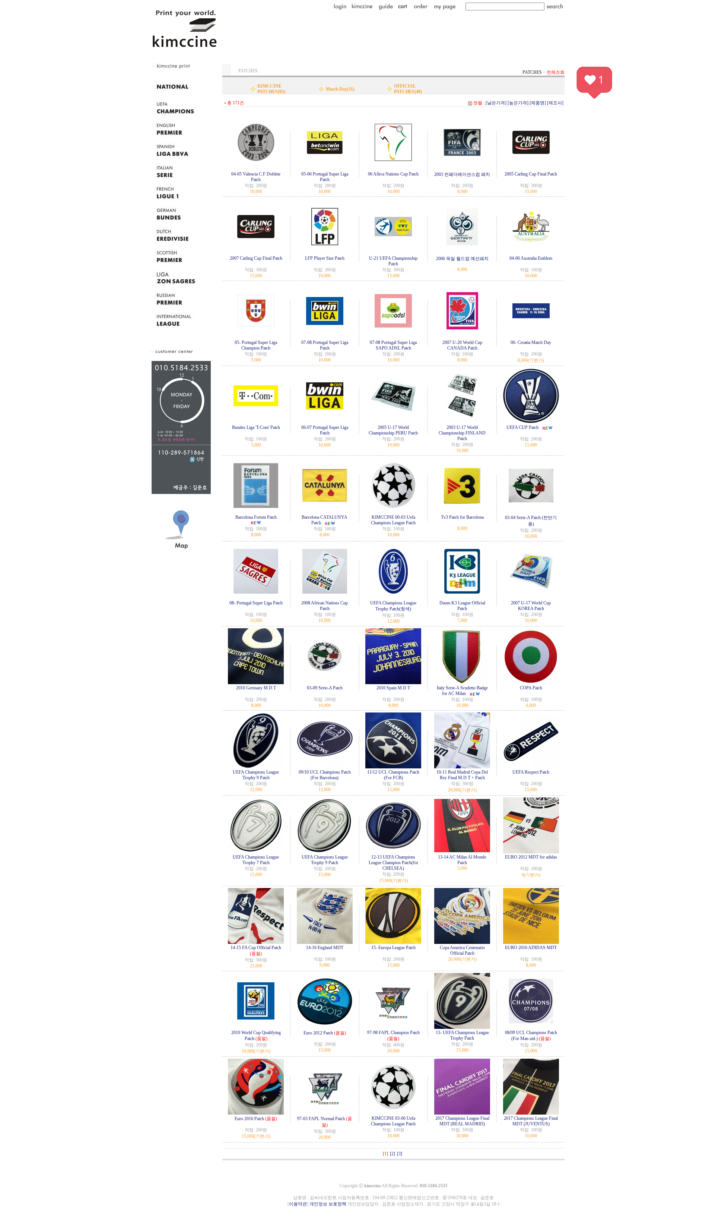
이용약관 (298, 1204)
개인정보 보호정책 (327, 1204)
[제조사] (555, 102)
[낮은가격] (496, 102)
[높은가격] (518, 102)
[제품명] (538, 102)
